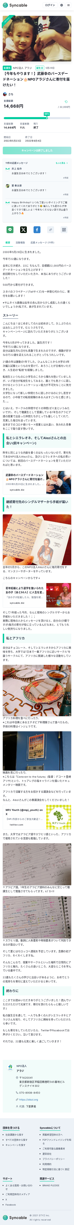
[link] (50, 229)
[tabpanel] (37, 650)
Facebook (11, 1204)
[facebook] (37, 229)
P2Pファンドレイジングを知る (57, 1142)
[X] (23, 229)
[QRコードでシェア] (64, 229)
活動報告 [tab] (20, 242)
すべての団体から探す (17, 1140)
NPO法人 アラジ (22, 67)
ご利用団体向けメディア (18, 1194)
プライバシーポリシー (54, 1159)
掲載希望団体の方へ (53, 1134)
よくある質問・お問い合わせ (19, 1187)
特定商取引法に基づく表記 (56, 1169)
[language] (61, 5)
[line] (10, 229)
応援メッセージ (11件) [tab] (42, 242)
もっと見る (60, 163)
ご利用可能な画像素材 (54, 1148)
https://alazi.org (28, 1099)
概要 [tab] (8, 242)
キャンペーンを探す (15, 1145)
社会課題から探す (14, 1134)
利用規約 (47, 1164)
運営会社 (47, 1154)
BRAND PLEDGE (51, 1185)
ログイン (50, 5)
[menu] (68, 5)
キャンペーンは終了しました (37, 150)
